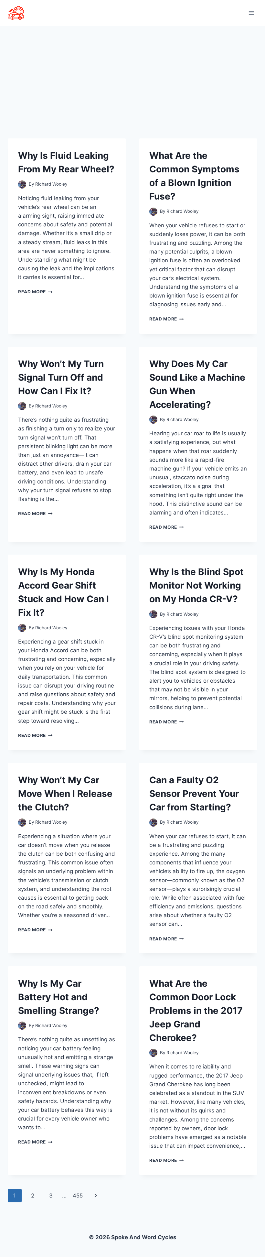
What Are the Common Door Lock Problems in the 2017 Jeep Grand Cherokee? (196, 1010)
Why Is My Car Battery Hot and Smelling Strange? (58, 997)
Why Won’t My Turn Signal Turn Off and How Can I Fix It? (61, 377)
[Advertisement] (132, 74)
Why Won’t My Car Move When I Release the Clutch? (65, 794)
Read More (35, 291)
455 (78, 1195)
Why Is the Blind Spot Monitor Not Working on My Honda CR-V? (196, 585)
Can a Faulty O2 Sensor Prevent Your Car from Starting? (194, 794)
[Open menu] (251, 13)
